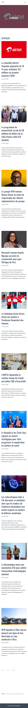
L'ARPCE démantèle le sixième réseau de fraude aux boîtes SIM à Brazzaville (13, 378)
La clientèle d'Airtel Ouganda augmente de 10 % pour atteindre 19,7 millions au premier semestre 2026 (12, 69)
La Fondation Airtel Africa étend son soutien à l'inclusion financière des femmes (12, 318)
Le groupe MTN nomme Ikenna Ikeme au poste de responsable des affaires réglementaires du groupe (13, 196)
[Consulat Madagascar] (2, 2)
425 (8, 670)
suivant (12, 670)
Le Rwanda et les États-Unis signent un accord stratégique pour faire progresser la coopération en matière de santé (13, 439)
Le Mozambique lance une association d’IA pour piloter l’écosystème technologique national (13, 569)
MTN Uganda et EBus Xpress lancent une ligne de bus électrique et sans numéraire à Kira (13, 634)
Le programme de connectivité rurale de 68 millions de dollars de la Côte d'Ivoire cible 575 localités (12, 133)
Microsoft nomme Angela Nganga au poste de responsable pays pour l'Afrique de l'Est (12, 257)
